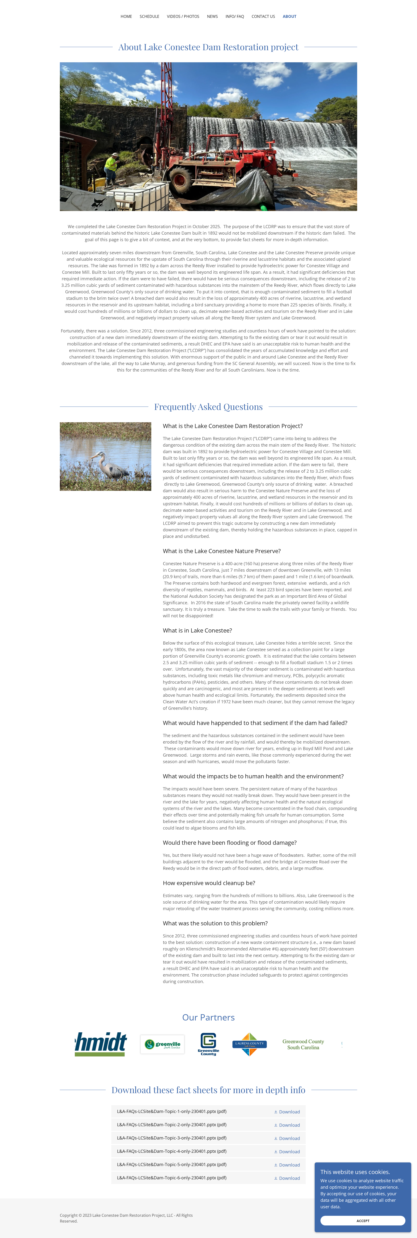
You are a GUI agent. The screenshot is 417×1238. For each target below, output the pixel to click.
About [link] (289, 16)
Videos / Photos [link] (183, 16)
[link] (208, 1111)
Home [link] (126, 16)
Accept (363, 1220)
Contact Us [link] (263, 16)
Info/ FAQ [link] (235, 16)
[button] (287, 1111)
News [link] (212, 16)
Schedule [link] (149, 16)
